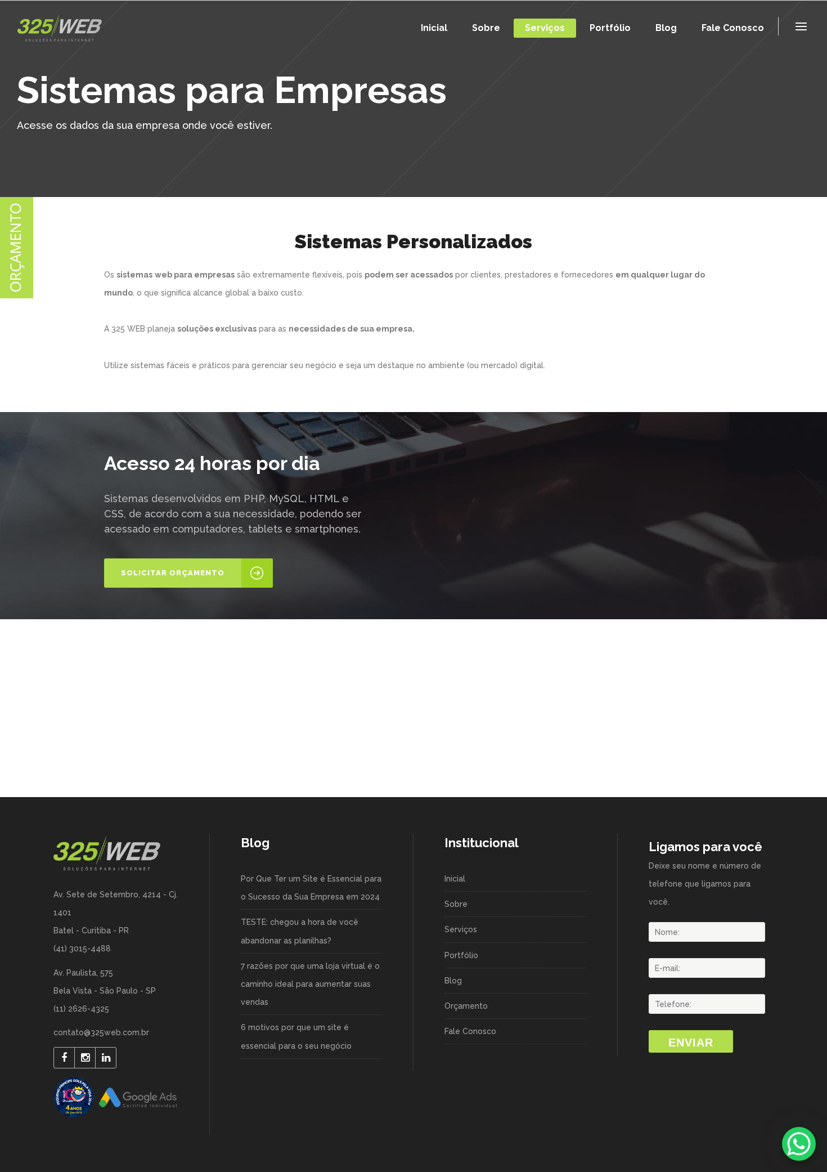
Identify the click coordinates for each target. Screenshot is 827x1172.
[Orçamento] (16, 295)
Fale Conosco (470, 1031)
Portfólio (461, 955)
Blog (453, 980)
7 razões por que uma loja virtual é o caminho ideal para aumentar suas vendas (310, 984)
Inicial (454, 878)
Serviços (460, 929)
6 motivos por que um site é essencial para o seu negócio (296, 1036)
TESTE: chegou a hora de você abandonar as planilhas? (299, 931)
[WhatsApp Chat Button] (799, 1144)
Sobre (456, 904)
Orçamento (466, 1005)
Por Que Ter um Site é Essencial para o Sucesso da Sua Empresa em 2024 (311, 887)
